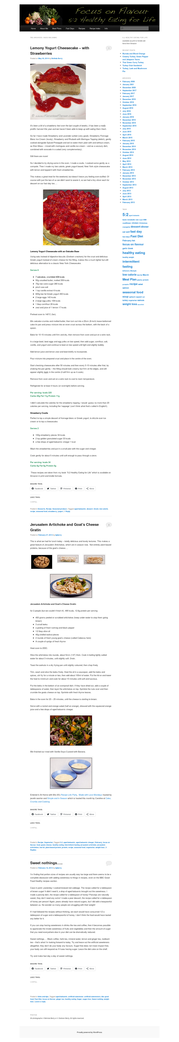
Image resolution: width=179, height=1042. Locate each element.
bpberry (58, 535)
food (38, 845)
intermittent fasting (72, 845)
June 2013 (127, 193)
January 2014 (128, 173)
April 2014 (127, 164)
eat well (126, 231)
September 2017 (129, 90)
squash (139, 297)
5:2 (61, 842)
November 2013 (129, 178)
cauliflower (127, 223)
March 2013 (127, 199)
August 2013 (128, 187)
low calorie (103, 509)
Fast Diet (38, 999)
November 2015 (129, 122)
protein (64, 847)
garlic (125, 248)
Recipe (49, 509)
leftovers (126, 270)
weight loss (100, 847)
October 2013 (128, 181)
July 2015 (127, 128)
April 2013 (127, 196)
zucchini (141, 304)
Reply (67, 511)
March (146, 274)
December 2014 (129, 146)
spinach (132, 297)
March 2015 (127, 137)
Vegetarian (48, 842)
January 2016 (128, 117)
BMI (144, 219)
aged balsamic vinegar (85, 842)
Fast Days (70, 28)
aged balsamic (80, 509)
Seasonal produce (59, 509)
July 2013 (127, 190)
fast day (136, 231)
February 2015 (129, 140)
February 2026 (129, 81)
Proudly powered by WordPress (89, 1032)
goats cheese (46, 845)
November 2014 (129, 149)
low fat (42, 847)
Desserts (41, 509)
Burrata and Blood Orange (134, 53)
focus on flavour (49, 999)
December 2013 (129, 175)
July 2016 (127, 111)
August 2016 (128, 108)
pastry (139, 280)
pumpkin (126, 284)
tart (143, 297)
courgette (126, 227)
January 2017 (128, 96)
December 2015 (129, 119)
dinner (145, 226)
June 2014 (127, 158)
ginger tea (60, 999)
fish (133, 240)
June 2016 (127, 114)
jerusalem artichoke (88, 845)
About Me (44, 28)
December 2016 (129, 99)
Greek (96, 509)
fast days (126, 236)
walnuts (140, 300)
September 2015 (129, 125)
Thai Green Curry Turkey (133, 62)
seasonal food (41, 511)
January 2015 (128, 143)
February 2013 (129, 202)
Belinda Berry (57, 58)
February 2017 (129, 93)
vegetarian (90, 847)
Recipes (82, 28)
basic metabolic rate (131, 219)
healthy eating (58, 845)
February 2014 (129, 170)
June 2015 (127, 131)
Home (33, 28)
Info (106, 28)
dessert (90, 509)
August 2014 (128, 155)
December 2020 (129, 87)
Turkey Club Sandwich (132, 65)
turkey (125, 300)
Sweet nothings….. (46, 862)
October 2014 (128, 152)
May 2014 (126, 161)
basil (141, 220)
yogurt (60, 511)
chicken (135, 223)
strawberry (52, 511)
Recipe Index (95, 28)
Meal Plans (56, 28)
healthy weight (128, 257)
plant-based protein (53, 847)
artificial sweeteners (92, 996)
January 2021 (128, 84)
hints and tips (43, 996)
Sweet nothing (97, 999)
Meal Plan (130, 279)
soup (126, 296)
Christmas (143, 223)
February (98, 842)
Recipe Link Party (69, 794)
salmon (126, 287)
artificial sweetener (75, 996)
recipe (32, 511)
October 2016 (128, 102)
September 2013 (129, 184)
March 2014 (127, 167)
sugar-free (87, 999)
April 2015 (127, 134)
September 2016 (129, 105)
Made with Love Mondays (90, 794)
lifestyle (133, 270)
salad (140, 284)
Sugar (79, 999)
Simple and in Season (57, 798)
